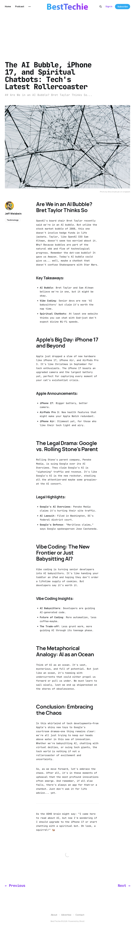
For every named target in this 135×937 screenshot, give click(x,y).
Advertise (66, 914)
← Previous (15, 885)
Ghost (82, 921)
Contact (79, 914)
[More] (30, 7)
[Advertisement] (67, 32)
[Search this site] (101, 7)
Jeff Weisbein (13, 213)
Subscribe (122, 6)
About (54, 914)
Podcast (19, 6)
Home (8, 6)
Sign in (108, 6)
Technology (13, 220)
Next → (124, 885)
